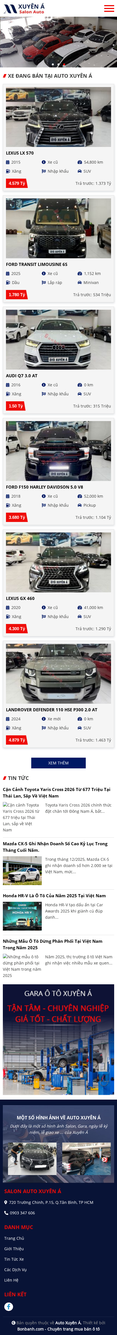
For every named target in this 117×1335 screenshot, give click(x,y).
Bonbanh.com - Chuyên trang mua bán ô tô (58, 1329)
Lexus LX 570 (20, 153)
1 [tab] (53, 65)
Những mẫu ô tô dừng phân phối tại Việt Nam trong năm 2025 (53, 944)
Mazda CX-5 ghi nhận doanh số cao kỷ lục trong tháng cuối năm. (55, 847)
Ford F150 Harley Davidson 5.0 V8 (44, 487)
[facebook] (10, 1307)
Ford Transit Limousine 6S (36, 264)
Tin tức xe (14, 1259)
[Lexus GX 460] (58, 562)
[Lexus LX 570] (58, 117)
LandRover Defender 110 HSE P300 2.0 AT (51, 709)
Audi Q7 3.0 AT (21, 375)
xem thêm (58, 763)
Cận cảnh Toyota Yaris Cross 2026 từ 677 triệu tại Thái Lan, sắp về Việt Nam (56, 792)
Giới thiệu (14, 1248)
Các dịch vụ (15, 1269)
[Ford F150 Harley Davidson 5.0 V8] (58, 451)
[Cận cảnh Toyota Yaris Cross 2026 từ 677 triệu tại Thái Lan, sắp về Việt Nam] (22, 817)
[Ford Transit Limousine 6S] (58, 228)
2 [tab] (58, 65)
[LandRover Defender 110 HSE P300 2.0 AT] (58, 674)
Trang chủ (14, 1238)
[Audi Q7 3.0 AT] (58, 340)
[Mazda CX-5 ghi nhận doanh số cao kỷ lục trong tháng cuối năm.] (22, 870)
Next (104, 1160)
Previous (13, 1160)
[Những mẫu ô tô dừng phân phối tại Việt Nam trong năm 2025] (22, 966)
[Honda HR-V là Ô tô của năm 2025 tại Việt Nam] (22, 916)
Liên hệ (11, 1280)
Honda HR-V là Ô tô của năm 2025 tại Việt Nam (54, 895)
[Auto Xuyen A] (24, 8)
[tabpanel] (58, 42)
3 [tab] (64, 65)
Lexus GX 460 (20, 598)
